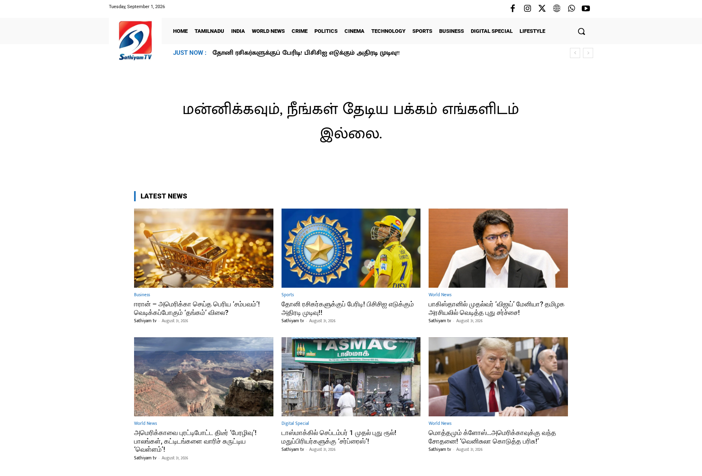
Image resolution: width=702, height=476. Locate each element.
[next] (588, 53)
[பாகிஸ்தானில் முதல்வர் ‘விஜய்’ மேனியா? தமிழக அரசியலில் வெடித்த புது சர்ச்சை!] (498, 248)
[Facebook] (512, 9)
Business (142, 295)
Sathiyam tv (145, 321)
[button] (581, 31)
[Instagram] (527, 9)
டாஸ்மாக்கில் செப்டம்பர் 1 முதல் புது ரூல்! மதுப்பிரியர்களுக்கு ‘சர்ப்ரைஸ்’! (339, 437)
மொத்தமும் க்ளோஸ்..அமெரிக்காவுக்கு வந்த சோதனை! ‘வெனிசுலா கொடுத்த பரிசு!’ (492, 437)
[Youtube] (585, 9)
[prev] (575, 53)
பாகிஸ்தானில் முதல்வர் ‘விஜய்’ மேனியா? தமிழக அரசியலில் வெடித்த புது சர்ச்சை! (341, 52)
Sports (288, 295)
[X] (542, 9)
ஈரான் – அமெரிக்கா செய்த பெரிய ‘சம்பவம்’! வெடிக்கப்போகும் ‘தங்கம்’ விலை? (197, 308)
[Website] (556, 9)
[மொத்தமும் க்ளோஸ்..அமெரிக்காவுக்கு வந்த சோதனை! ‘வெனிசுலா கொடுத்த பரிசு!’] (498, 376)
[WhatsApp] (571, 9)
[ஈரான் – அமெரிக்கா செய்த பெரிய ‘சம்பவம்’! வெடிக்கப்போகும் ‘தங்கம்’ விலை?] (203, 248)
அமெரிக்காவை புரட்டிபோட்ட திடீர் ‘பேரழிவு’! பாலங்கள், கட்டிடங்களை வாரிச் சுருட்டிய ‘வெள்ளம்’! (195, 441)
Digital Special (295, 424)
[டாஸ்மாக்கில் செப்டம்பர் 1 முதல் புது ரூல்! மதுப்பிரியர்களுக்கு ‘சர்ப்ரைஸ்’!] (351, 376)
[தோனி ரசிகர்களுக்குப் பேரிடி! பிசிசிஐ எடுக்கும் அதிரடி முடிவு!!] (351, 248)
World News (440, 295)
